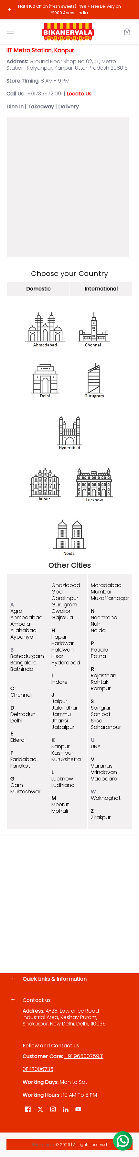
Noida (98, 630)
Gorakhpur (64, 598)
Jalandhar (64, 707)
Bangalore (23, 662)
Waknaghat (106, 798)
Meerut (60, 804)
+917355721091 (44, 93)
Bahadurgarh (27, 656)
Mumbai (101, 591)
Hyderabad (65, 662)
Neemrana (104, 617)
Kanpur (60, 746)
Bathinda (21, 669)
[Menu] (10, 32)
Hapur (59, 637)
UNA (96, 746)
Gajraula (62, 617)
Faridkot (20, 766)
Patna (98, 656)
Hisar (57, 656)
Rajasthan (103, 675)
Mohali (59, 811)
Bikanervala (43, 1144)
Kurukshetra (66, 759)
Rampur (101, 688)
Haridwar (62, 643)
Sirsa (96, 720)
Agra (16, 611)
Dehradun (23, 714)
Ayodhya (21, 637)
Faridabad (23, 759)
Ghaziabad (65, 585)
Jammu (61, 714)
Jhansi (59, 720)
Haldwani (63, 649)
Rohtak (99, 682)
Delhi (16, 720)
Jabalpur (62, 727)
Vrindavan (104, 772)
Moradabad (106, 585)
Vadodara (104, 778)
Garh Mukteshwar (25, 788)
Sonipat (101, 714)
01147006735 (38, 1069)
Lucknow (62, 778)
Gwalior (60, 611)
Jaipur (59, 701)
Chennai (21, 695)
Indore (59, 682)
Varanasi (102, 766)
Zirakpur (101, 817)
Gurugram (64, 604)
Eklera (17, 740)
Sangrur (101, 707)
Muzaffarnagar (110, 598)
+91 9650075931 (83, 1056)
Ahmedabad (26, 617)
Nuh (96, 624)
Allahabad (23, 630)
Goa (57, 591)
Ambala (20, 624)
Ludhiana (63, 785)
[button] (127, 32)
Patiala (99, 649)
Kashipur (62, 753)
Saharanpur (106, 727)
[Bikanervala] (68, 32)
